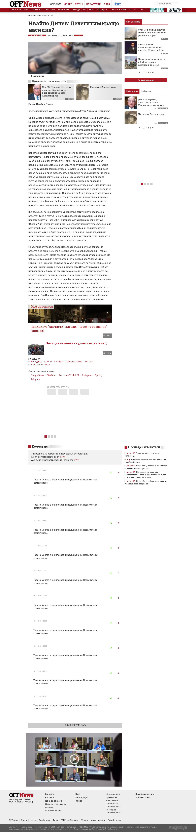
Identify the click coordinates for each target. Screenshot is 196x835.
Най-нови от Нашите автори (49, 81)
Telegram (35, 379)
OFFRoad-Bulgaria (69, 820)
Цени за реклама (53, 801)
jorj (128, 459)
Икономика (63, 10)
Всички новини (146, 80)
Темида (76, 10)
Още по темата (42, 306)
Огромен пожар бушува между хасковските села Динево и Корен (152, 32)
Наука (79, 4)
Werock (84, 820)
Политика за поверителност (113, 805)
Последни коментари (144, 447)
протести (88, 362)
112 (84, 10)
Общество (50, 10)
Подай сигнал (114, 820)
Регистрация (81, 797)
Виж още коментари (75, 725)
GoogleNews (37, 375)
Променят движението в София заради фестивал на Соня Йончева (151, 63)
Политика (37, 10)
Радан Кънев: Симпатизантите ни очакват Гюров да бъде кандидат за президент (151, 48)
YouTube (51, 375)
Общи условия (113, 794)
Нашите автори (118, 10)
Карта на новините (145, 794)
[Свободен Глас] (157, 10)
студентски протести (39, 365)
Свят (26, 10)
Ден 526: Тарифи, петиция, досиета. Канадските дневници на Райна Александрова (57, 91)
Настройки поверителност (113, 811)
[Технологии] (117, 4)
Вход (77, 794)
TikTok (73, 375)
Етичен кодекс (143, 797)
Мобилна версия (53, 810)
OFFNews (13, 820)
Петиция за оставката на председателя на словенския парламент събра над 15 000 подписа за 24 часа (145, 475)
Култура (133, 10)
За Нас (78, 801)
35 (79, 35)
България (16, 10)
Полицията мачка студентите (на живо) (76, 343)
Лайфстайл (93, 4)
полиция (58, 362)
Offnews (55, 4)
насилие (48, 362)
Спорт (68, 4)
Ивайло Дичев (37, 35)
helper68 (131, 453)
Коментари (40, 446)
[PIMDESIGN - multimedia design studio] (177, 829)
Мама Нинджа (98, 820)
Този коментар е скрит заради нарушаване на (58, 479)
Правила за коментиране (112, 798)
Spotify (99, 375)
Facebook (63, 375)
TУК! (62, 456)
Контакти (50, 794)
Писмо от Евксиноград (103, 87)
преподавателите (73, 362)
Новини (32, 15)
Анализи (93, 10)
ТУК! (76, 460)
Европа (143, 10)
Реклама (49, 797)
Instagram (86, 375)
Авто (107, 4)
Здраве (104, 10)
